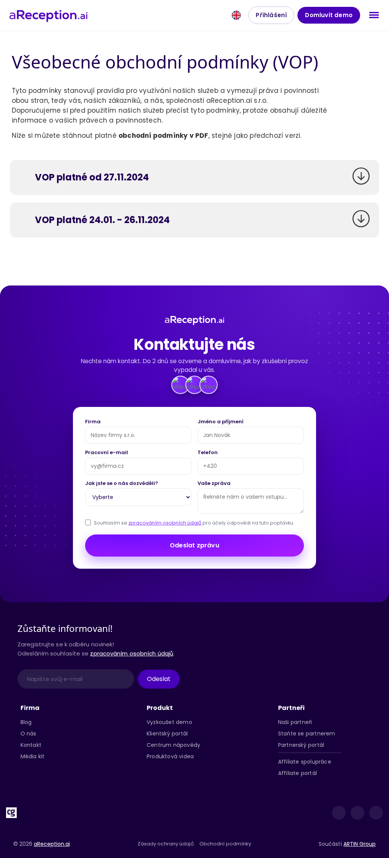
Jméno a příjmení (221, 422)
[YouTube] (376, 813)
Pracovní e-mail (106, 453)
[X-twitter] (357, 813)
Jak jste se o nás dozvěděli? (121, 484)
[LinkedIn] (339, 813)
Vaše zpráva (214, 484)
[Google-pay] (104, 812)
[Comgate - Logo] (11, 812)
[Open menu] (374, 15)
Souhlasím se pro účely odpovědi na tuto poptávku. (194, 523)
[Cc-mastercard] (57, 812)
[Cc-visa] (34, 812)
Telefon (208, 453)
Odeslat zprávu (194, 545)
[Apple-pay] (81, 812)
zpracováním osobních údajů (164, 523)
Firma (93, 422)
